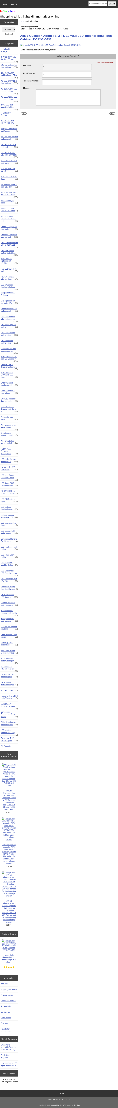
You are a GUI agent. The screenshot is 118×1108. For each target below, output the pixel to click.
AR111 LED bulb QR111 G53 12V (9, 123)
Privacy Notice (7, 995)
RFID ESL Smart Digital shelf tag (9, 651)
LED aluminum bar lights (9, 524)
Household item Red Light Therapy (9, 697)
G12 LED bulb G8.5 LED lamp (9, 161)
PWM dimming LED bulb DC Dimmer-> (9, 358)
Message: (27, 88)
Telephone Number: (31, 81)
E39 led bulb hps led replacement (9, 138)
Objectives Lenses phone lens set (9, 723)
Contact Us (5, 1012)
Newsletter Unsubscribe (6, 1030)
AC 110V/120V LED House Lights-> (9, 91)
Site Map (4, 1023)
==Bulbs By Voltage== (6, 50)
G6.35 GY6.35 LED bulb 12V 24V (9, 185)
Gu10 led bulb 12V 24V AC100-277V (9, 194)
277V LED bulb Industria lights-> (9, 107)
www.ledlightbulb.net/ (58, 1105)
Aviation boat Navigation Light (9, 668)
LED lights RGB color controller (9, 484)
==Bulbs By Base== (6, 114)
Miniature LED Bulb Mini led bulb (9, 236)
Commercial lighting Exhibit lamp (9, 540)
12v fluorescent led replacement (9, 310)
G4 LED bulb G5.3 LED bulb (9, 146)
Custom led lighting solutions (9, 627)
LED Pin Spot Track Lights (9, 548)
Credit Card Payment (5, 1056)
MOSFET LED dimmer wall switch (9, 367)
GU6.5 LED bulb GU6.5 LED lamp (9, 209)
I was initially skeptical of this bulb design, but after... (9, 958)
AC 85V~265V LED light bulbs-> (9, 82)
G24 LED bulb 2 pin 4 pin (9, 177)
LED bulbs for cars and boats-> (9, 460)
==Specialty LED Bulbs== (8, 294)
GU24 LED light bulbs (9, 201)
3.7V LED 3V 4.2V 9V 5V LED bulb (9, 59)
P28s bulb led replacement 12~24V (9, 260)
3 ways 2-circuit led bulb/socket (9, 130)
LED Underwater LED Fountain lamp (9, 573)
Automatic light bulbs (9, 418)
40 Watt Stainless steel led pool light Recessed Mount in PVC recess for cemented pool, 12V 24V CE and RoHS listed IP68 (9, 800)
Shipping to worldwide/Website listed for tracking (8, 1047)
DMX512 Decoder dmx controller (9, 400)
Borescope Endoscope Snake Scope (9, 714)
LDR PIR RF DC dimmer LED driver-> (9, 409)
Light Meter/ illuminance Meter (9, 706)
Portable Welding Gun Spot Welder (9, 588)
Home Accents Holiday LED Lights (9, 613)
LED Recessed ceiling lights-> (9, 342)
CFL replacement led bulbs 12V (9, 302)
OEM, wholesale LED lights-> (9, 596)
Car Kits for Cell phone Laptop (9, 675)
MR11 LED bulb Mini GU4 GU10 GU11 (9, 245)
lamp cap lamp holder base (9, 643)
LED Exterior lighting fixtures (9, 508)
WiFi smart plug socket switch (9, 442)
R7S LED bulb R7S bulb (9, 270)
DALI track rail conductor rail (9, 384)
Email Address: (29, 73)
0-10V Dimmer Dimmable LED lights (9, 374)
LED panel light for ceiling (9, 326)
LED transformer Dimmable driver (9, 477)
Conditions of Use (8, 1001)
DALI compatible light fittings (9, 392)
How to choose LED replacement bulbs (9, 1064)
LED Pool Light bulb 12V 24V (9, 580)
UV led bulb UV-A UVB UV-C (9, 468)
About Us (4, 984)
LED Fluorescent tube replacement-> (9, 319)
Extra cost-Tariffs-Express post (9, 739)
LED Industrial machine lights (9, 564)
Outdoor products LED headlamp (9, 604)
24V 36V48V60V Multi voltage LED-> (9, 75)
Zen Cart (77, 1105)
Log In (14, 4)
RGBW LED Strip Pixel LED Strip (9, 492)
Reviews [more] (9, 934)
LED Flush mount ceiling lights (9, 334)
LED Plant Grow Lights (9, 556)
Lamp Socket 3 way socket (9, 636)
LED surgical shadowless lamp (9, 732)
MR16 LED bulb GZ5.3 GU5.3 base (9, 253)
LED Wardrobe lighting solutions (9, 287)
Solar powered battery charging (9, 660)
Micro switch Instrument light (9, 683)
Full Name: (27, 66)
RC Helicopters (9, 690)
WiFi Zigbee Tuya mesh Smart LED (9, 427)
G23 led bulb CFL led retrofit (9, 170)
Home (4, 4)
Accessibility (6, 1006)
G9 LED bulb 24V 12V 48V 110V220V (9, 155)
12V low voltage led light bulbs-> (9, 66)
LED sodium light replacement (9, 532)
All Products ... (7, 746)
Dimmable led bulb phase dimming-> (9, 351)
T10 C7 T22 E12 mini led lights (9, 278)
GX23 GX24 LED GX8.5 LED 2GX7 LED (9, 218)
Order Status (6, 1017)
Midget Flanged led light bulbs (9, 228)
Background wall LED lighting (9, 620)
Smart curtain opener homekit (9, 434)
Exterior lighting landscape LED (9, 516)
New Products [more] (8, 755)
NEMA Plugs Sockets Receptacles (9, 451)
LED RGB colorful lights (9, 500)
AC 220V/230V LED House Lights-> (9, 99)
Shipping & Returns (9, 989)
